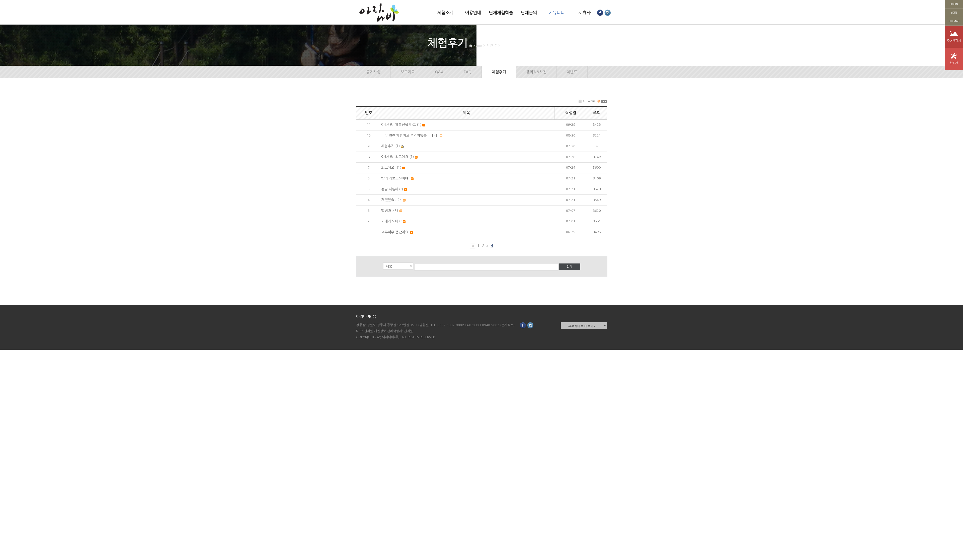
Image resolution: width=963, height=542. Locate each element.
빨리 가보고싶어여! (395, 178)
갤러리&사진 (536, 72)
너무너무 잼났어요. (395, 232)
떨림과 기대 (389, 210)
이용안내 (473, 12)
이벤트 (572, 72)
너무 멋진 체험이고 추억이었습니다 (407, 135)
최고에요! (388, 167)
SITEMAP (954, 21)
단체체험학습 (501, 12)
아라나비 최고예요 (394, 157)
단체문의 (529, 12)
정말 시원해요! (392, 189)
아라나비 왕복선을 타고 (398, 124)
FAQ (467, 72)
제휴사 (585, 12)
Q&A (439, 72)
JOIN (954, 12)
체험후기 (507, 45)
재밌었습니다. (391, 199)
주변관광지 (954, 40)
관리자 (954, 62)
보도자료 (408, 72)
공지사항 (373, 72)
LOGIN (954, 4)
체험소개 (445, 12)
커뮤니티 (557, 12)
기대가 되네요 (391, 221)
